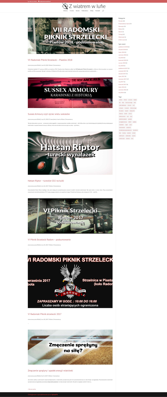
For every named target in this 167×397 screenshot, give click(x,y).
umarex (129, 133)
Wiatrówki (121, 37)
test (120, 133)
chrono (129, 105)
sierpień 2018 (122, 49)
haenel (126, 110)
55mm (125, 99)
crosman (127, 108)
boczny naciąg (129, 102)
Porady (120, 21)
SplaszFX (55, 394)
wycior (133, 135)
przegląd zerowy (123, 122)
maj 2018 (121, 57)
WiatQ (39, 65)
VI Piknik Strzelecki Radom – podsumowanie (49, 239)
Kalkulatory (85, 10)
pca (128, 116)
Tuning (120, 34)
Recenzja (121, 26)
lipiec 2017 (122, 76)
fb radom (121, 110)
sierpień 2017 (122, 73)
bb (119, 102)
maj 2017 (121, 81)
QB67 (129, 122)
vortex (133, 133)
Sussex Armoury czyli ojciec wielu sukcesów (49, 114)
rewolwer (121, 124)
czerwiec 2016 (122, 89)
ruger (126, 124)
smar (130, 124)
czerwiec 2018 (122, 55)
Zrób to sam (122, 40)
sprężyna (128, 127)
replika (134, 122)
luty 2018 (121, 65)
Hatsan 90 (132, 110)
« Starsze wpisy (32, 389)
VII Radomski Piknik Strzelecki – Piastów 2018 (50, 59)
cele (135, 102)
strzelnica (135, 130)
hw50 (125, 113)
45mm (120, 99)
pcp (131, 116)
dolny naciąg (133, 108)
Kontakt (98, 10)
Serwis (77, 10)
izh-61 (130, 113)
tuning (124, 133)
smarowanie (122, 127)
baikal (135, 99)
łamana (128, 138)
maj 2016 (121, 92)
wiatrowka (128, 135)
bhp (123, 102)
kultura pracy (122, 116)
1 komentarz (56, 376)
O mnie (72, 10)
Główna (65, 10)
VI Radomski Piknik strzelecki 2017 (44, 314)
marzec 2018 (122, 63)
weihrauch (121, 135)
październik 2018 (123, 47)
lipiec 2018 (122, 52)
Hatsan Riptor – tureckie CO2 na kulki (46, 180)
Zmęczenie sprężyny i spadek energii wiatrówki (50, 370)
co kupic (121, 108)
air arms (130, 99)
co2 (133, 105)
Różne (50, 65)
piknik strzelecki (123, 119)
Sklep (91, 10)
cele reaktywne (122, 105)
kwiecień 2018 (122, 60)
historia (121, 113)
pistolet (130, 119)
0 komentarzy (57, 65)
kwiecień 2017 (122, 84)
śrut (132, 138)
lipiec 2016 (122, 87)
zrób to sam (122, 138)
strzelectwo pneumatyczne (125, 130)
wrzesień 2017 (122, 71)
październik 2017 (123, 68)
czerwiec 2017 (122, 79)
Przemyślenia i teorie (55, 119)
